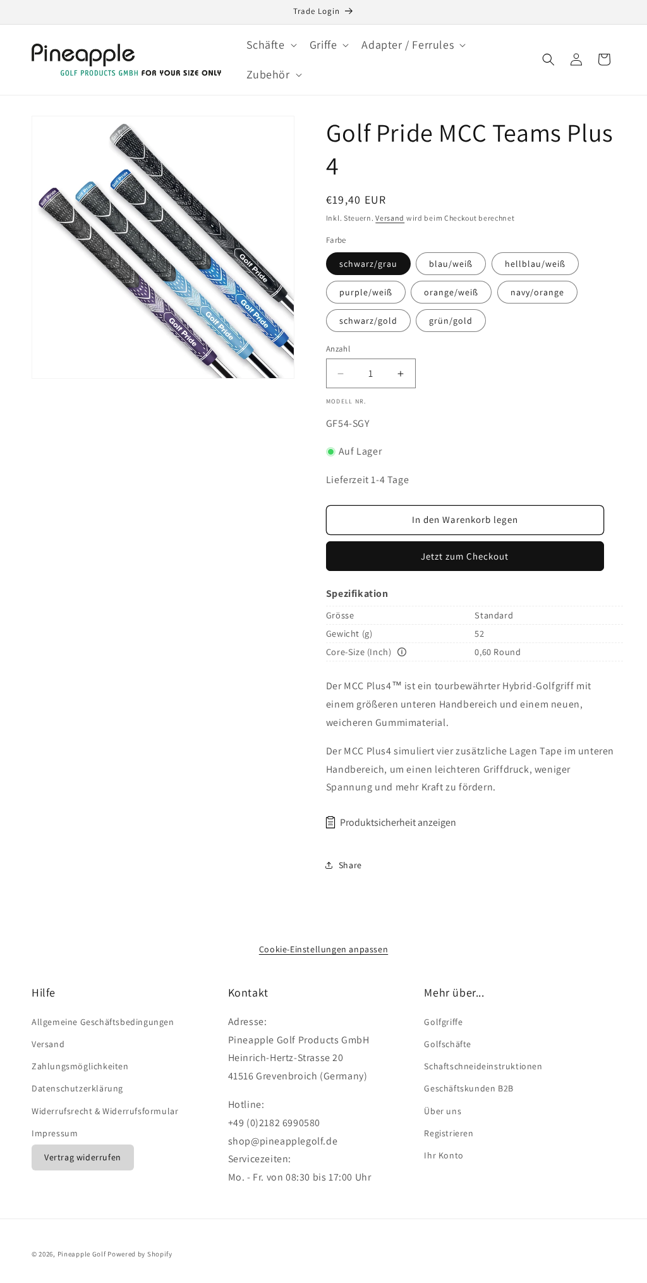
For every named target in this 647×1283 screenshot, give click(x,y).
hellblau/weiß (535, 263)
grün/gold (451, 320)
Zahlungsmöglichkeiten (80, 1066)
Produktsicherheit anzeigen (398, 822)
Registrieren (448, 1133)
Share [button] (350, 865)
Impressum (55, 1133)
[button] (270, 44)
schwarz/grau (368, 263)
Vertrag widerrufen (82, 1157)
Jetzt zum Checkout (465, 556)
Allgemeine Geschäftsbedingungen (103, 1022)
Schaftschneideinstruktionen (483, 1066)
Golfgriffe (443, 1022)
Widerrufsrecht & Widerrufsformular (105, 1111)
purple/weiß (365, 292)
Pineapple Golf (81, 1253)
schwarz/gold (368, 320)
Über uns (442, 1111)
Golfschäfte (447, 1044)
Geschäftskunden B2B (468, 1088)
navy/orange (537, 292)
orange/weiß (451, 292)
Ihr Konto (443, 1155)
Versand (389, 218)
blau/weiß (451, 263)
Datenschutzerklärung (77, 1088)
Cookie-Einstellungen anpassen (323, 949)
